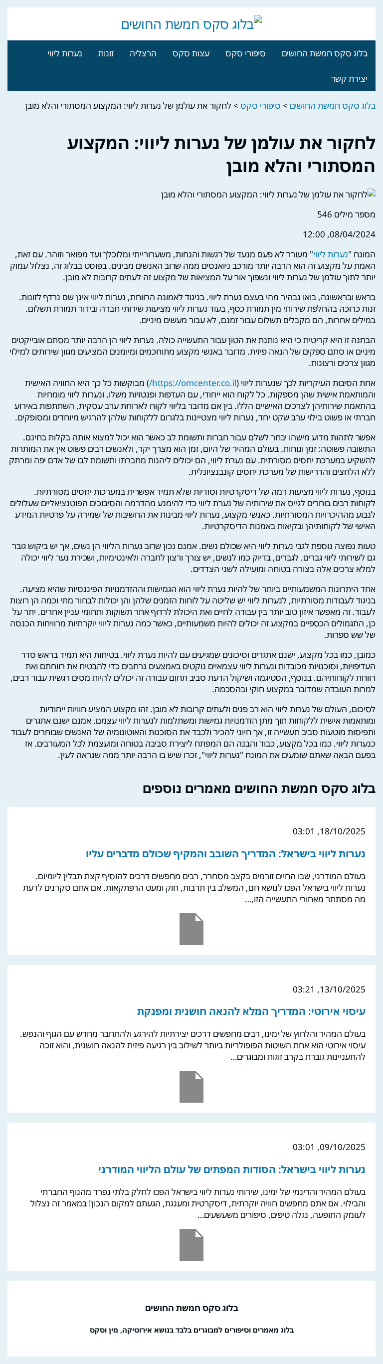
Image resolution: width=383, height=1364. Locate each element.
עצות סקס (191, 53)
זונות (106, 53)
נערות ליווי (64, 53)
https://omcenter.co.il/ (192, 383)
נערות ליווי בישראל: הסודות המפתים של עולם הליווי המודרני (232, 1169)
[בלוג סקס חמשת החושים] (191, 24)
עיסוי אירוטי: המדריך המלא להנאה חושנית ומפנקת (251, 1011)
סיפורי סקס (245, 53)
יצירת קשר (349, 78)
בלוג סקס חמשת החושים (325, 53)
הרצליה (143, 53)
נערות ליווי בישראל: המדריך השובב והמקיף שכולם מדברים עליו (226, 853)
